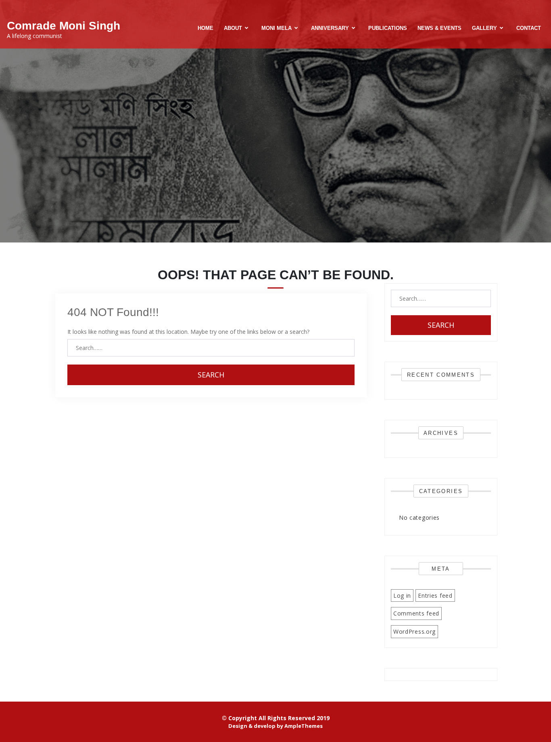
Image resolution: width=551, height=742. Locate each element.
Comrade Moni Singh (63, 25)
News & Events (439, 28)
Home (205, 28)
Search (211, 374)
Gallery (484, 28)
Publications (387, 28)
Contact (528, 28)
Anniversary (330, 28)
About (233, 28)
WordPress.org (414, 631)
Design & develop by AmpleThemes (275, 725)
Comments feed (416, 613)
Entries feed (435, 595)
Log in (402, 595)
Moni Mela (276, 28)
